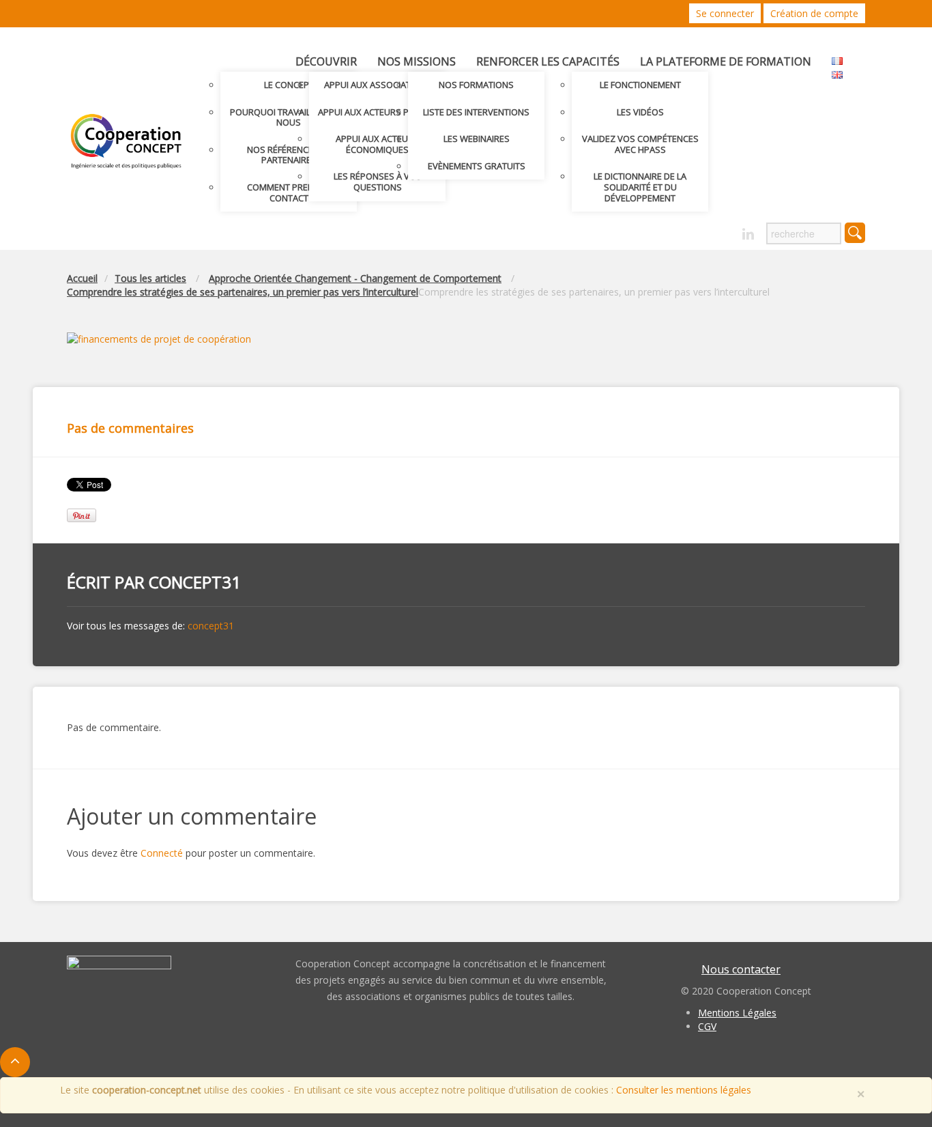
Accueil (82, 278)
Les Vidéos (640, 112)
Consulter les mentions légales (683, 1089)
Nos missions (416, 61)
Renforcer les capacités (548, 61)
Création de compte (814, 13)
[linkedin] (748, 234)
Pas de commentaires (130, 428)
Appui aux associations (377, 85)
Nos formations (476, 85)
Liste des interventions (476, 112)
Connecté (162, 852)
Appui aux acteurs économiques (377, 144)
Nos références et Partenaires (288, 155)
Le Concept (289, 85)
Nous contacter (741, 969)
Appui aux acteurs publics (377, 112)
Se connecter (725, 13)
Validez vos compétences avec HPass (640, 144)
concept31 (195, 582)
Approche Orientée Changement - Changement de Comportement (355, 278)
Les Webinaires (476, 138)
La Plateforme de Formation (725, 61)
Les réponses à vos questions (378, 181)
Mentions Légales (737, 1012)
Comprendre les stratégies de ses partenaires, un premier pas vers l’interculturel (242, 291)
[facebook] (724, 230)
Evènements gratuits (476, 166)
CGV (707, 1026)
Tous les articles (150, 278)
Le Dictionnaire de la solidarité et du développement (640, 186)
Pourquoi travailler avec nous (289, 117)
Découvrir (326, 61)
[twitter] (700, 230)
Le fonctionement (640, 85)
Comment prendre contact (288, 192)
